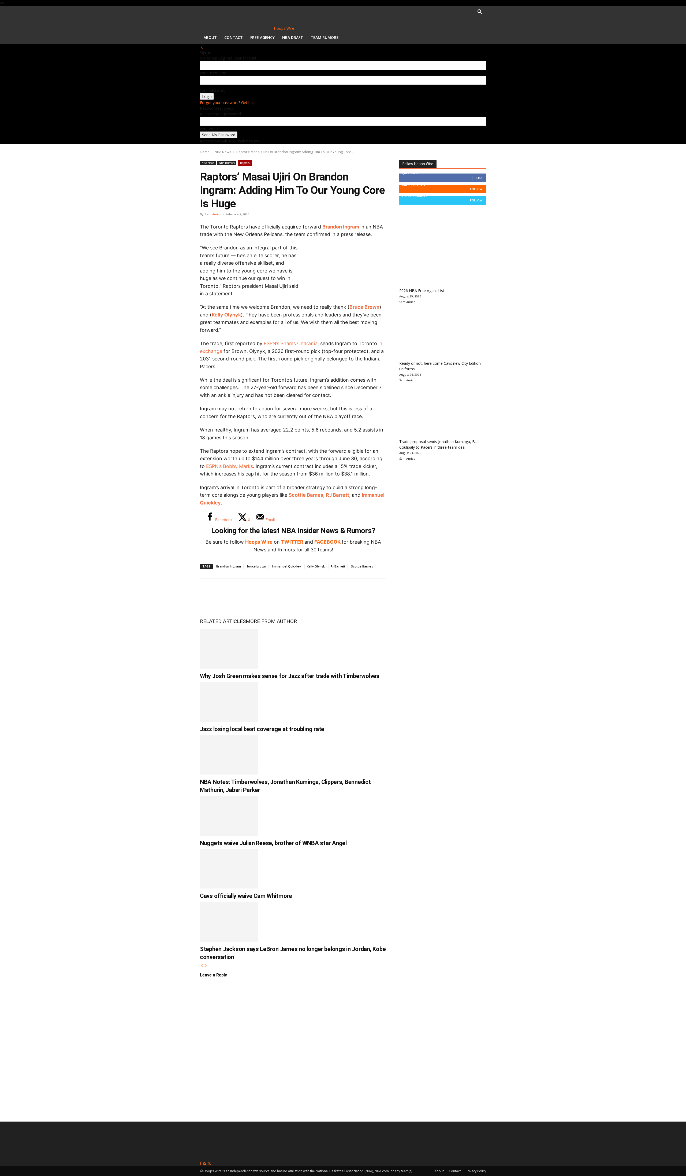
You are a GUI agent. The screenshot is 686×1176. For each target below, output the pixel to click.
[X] (226, 592)
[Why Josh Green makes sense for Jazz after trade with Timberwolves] (229, 649)
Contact (233, 37)
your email (209, 128)
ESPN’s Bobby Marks (229, 466)
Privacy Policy (476, 1171)
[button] (479, 12)
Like (479, 178)
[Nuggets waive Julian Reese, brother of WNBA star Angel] (229, 815)
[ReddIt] (261, 592)
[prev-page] (202, 965)
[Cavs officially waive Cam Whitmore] (229, 869)
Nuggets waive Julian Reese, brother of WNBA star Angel (273, 843)
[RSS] (205, 1163)
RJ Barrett (337, 495)
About (210, 37)
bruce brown (256, 566)
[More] (296, 592)
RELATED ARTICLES (223, 621)
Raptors (244, 163)
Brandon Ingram (340, 227)
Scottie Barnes (306, 495)
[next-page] (205, 965)
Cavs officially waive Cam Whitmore (246, 896)
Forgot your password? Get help (228, 102)
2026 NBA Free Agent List (421, 290)
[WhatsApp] (243, 592)
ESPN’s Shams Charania (291, 343)
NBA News (223, 151)
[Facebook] (208, 592)
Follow (476, 189)
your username (213, 72)
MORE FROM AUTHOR (271, 621)
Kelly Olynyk (226, 315)
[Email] (279, 592)
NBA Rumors (227, 163)
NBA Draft (292, 37)
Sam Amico (213, 214)
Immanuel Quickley (286, 566)
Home (205, 151)
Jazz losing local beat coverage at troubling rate (262, 729)
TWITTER (292, 542)
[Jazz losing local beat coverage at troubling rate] (229, 701)
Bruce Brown (364, 307)
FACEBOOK (327, 542)
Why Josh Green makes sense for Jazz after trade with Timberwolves (289, 676)
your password (213, 90)
